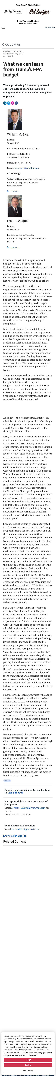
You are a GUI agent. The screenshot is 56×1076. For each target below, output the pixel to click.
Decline (28, 1065)
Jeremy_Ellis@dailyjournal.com (28, 807)
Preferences (28, 1070)
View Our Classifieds (28, 23)
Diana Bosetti (15, 792)
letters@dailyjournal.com (25, 829)
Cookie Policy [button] (25, 1053)
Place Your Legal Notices (28, 21)
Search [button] (51, 27)
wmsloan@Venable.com (27, 168)
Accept (28, 1060)
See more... (13, 191)
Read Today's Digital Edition (28, 5)
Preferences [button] (31, 1055)
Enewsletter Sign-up (14, 835)
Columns (12, 44)
